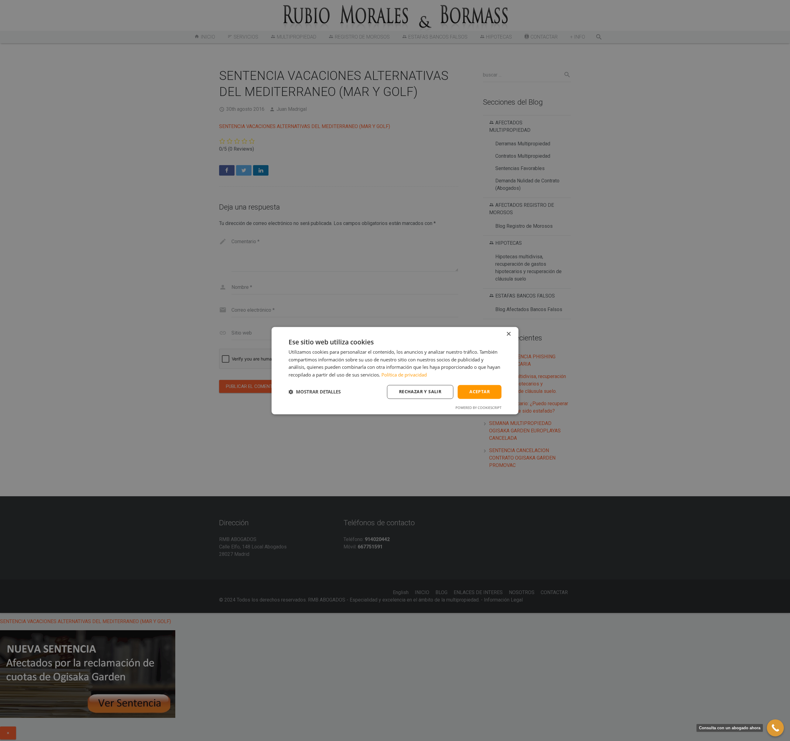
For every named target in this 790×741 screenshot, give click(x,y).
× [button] (508, 334)
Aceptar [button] (479, 391)
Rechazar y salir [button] (420, 391)
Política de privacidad (404, 375)
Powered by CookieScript (478, 407)
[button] (315, 392)
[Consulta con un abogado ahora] (775, 727)
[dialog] (395, 370)
